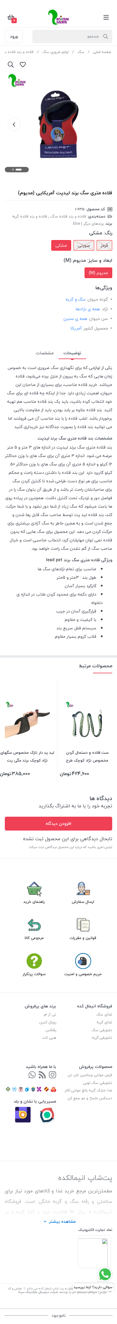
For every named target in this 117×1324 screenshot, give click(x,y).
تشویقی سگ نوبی (97, 1083)
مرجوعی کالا (34, 937)
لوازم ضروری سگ (55, 52)
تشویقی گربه (102, 1037)
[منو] (106, 17)
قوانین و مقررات (83, 937)
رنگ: (108, 232)
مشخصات (45, 353)
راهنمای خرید (34, 901)
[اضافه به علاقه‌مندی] (23, 64)
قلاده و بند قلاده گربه (29, 216)
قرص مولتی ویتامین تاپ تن (90, 1075)
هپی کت (49, 1037)
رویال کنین (47, 1022)
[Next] (14, 124)
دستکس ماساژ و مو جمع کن (90, 1098)
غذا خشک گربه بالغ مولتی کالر (88, 1090)
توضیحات (72, 353)
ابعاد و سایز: (99, 260)
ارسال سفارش (83, 901)
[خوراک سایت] (42, 1075)
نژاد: (104, 309)
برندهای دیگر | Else (88, 223)
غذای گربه (104, 1022)
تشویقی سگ (102, 1030)
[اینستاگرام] (52, 1075)
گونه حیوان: (97, 299)
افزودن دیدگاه (58, 823)
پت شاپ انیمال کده (51, 1288)
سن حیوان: (98, 318)
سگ (80, 52)
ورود (14, 36)
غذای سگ (104, 1014)
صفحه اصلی (102, 52)
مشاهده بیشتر (62, 1221)
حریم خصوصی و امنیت (83, 974)
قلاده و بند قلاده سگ (68, 216)
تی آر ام (50, 1014)
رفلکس (51, 1030)
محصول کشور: (95, 328)
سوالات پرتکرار (34, 974)
